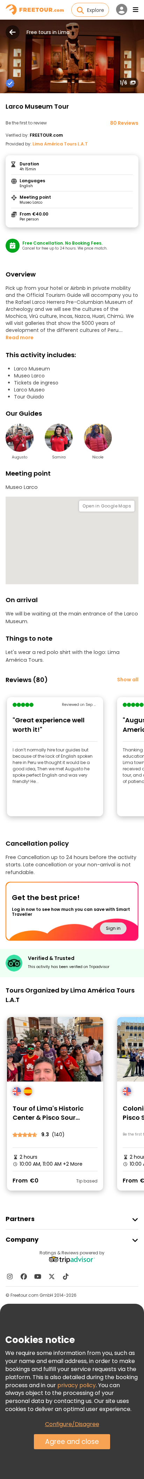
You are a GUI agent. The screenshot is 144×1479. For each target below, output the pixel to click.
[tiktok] (66, 1276)
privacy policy (76, 1385)
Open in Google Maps (106, 506)
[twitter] (52, 1276)
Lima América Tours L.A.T (60, 144)
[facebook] (24, 1276)
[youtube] (38, 1276)
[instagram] (10, 1276)
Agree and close (72, 1441)
